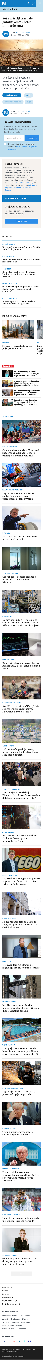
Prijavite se (32, 139)
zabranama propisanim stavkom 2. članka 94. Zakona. (21, 187)
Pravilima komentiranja (25, 183)
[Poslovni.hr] (4, 3)
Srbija (28, 95)
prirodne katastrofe (13, 102)
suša (29, 102)
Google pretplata (12, 95)
